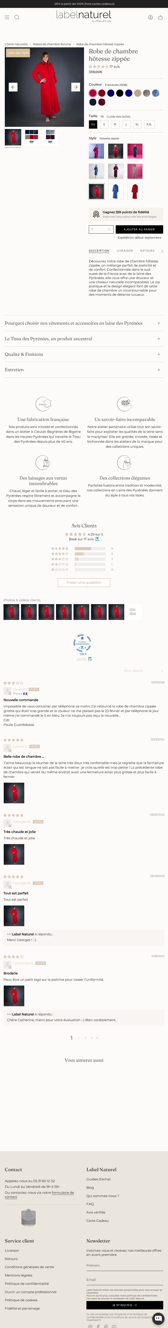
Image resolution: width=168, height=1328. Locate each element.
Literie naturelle (16, 44)
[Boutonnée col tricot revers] (115, 191)
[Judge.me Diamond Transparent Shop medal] (82, 643)
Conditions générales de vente (29, 1267)
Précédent (13, 87)
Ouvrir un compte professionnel (30, 1292)
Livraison (12, 1250)
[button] (99, 66)
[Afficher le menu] (7, 17)
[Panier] (161, 17)
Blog (90, 1187)
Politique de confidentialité (27, 1283)
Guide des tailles (118, 116)
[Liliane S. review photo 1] (14, 793)
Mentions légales (18, 1275)
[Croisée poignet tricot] (115, 171)
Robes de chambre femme (52, 44)
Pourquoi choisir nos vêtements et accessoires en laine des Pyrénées (73, 323)
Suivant (75, 87)
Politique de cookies (21, 1300)
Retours (11, 1259)
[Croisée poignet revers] (135, 171)
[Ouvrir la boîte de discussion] (158, 1319)
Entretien (14, 369)
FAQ (90, 1204)
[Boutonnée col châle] (135, 191)
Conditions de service (124, 1317)
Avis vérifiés (95, 1212)
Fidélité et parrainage (22, 1308)
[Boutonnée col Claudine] (115, 151)
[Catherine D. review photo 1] (14, 995)
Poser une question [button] (84, 582)
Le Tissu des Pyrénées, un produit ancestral (48, 338)
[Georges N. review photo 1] (14, 854)
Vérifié (81, 659)
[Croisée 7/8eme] (96, 171)
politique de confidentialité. (142, 1295)
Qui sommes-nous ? (102, 1196)
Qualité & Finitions (24, 354)
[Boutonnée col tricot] (135, 151)
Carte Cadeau (97, 1221)
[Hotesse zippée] (96, 191)
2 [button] (79, 1038)
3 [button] (85, 1038)
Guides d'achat (98, 1179)
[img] (13, 683)
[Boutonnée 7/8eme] (96, 151)
